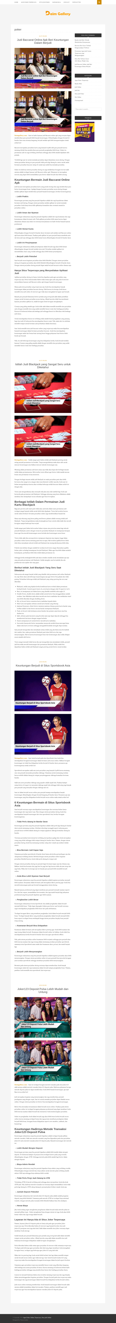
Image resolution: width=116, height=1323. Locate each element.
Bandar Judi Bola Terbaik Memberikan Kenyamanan (82, 41)
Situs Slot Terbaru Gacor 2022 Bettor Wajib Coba (82, 60)
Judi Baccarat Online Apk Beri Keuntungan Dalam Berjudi (43, 41)
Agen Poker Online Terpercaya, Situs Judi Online (37, 1317)
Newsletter (76, 2)
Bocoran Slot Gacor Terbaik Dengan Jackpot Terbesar (83, 47)
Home (16, 2)
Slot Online (43, 36)
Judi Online (43, 662)
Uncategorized (79, 100)
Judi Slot (67, 2)
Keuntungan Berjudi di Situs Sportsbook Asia (43, 665)
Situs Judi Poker (44, 2)
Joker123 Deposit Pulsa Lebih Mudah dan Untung (42, 990)
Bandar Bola (56, 2)
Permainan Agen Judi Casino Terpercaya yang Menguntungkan (83, 53)
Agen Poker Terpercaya (28, 2)
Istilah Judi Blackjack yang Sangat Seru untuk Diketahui (43, 366)
